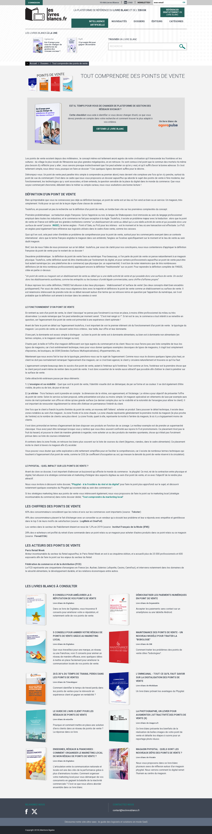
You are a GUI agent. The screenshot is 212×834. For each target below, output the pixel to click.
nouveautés (119, 21)
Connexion (34, 2)
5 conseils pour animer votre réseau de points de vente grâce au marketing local (77, 636)
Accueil (33, 63)
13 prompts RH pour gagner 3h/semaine (87, 43)
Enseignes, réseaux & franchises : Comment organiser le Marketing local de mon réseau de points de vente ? (78, 753)
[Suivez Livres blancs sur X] (34, 811)
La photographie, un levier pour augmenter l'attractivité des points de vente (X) (161, 715)
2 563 (130, 2)
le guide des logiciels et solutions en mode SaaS (123, 821)
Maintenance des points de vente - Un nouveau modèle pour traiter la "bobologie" (159, 636)
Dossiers (139, 21)
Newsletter (144, 2)
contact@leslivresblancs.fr (126, 810)
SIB (150, 644)
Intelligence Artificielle (97, 23)
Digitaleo (70, 603)
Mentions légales (47, 830)
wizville (69, 719)
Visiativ (152, 757)
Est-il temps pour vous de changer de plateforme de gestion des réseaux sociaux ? (53, 46)
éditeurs (157, 21)
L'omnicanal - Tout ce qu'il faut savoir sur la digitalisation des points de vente (160, 677)
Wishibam (153, 686)
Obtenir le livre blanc (110, 128)
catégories (176, 21)
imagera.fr (154, 723)
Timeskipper (71, 682)
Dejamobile (154, 603)
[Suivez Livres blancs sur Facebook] (28, 811)
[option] (47, 45)
